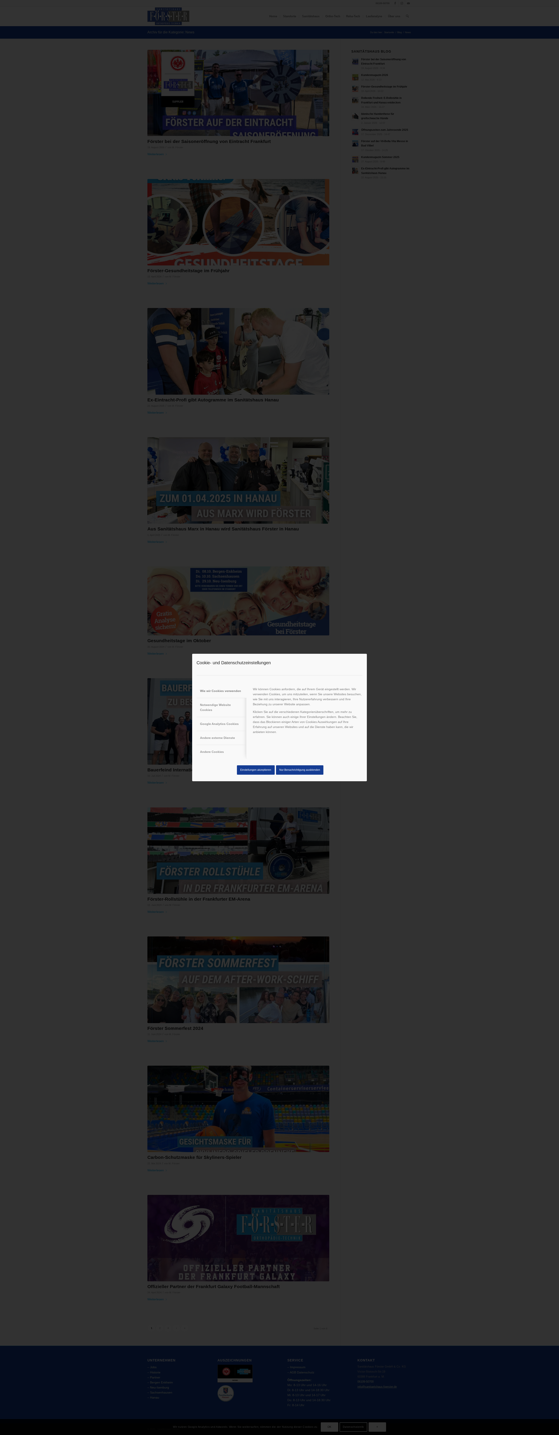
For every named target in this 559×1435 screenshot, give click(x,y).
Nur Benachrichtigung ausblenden (299, 769)
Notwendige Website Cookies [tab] (215, 707)
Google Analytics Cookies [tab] (219, 724)
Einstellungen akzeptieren (255, 769)
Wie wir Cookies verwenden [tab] (220, 691)
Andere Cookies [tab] (212, 752)
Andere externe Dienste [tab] (217, 738)
